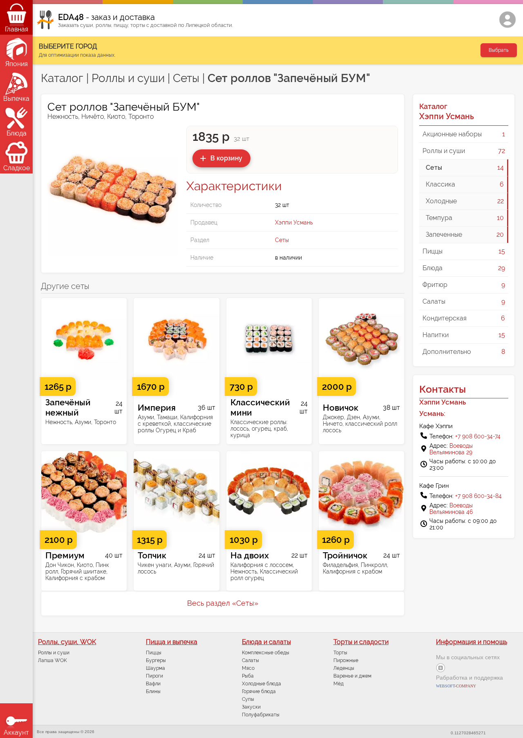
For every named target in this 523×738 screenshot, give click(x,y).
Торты (340, 653)
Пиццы (153, 653)
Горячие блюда (259, 691)
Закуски (251, 707)
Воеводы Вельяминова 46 (451, 508)
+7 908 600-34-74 (478, 436)
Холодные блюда (261, 684)
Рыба (248, 676)
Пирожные (345, 660)
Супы (248, 699)
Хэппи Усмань (294, 222)
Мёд (338, 684)
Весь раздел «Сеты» (222, 603)
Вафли (153, 684)
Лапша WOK (52, 660)
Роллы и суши (128, 78)
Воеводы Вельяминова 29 (451, 449)
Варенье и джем (352, 676)
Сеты (186, 78)
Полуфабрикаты (260, 715)
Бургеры (156, 660)
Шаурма (155, 668)
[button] (221, 158)
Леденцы (343, 668)
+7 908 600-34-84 (478, 496)
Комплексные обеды (265, 653)
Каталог (62, 78)
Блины (153, 691)
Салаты (250, 660)
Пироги (154, 676)
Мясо (248, 668)
